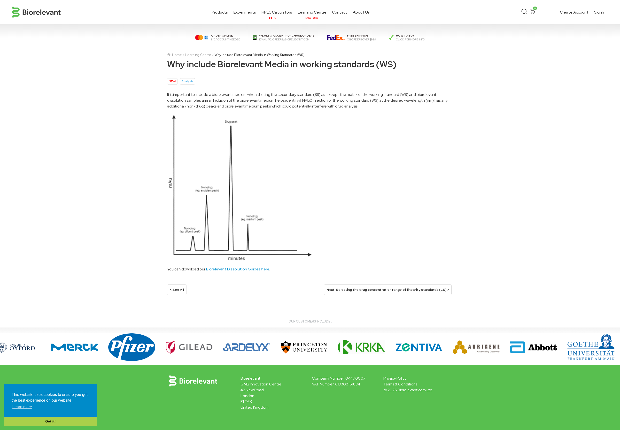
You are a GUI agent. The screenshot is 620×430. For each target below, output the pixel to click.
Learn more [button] (22, 407)
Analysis (187, 81)
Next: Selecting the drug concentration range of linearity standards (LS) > (387, 289)
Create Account (574, 12)
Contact (339, 12)
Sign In (599, 12)
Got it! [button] (50, 421)
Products (220, 12)
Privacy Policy (394, 378)
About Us (361, 12)
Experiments (244, 12)
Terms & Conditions (400, 384)
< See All (177, 289)
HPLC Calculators (277, 13)
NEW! (172, 81)
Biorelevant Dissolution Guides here (237, 269)
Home (176, 55)
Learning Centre (312, 13)
